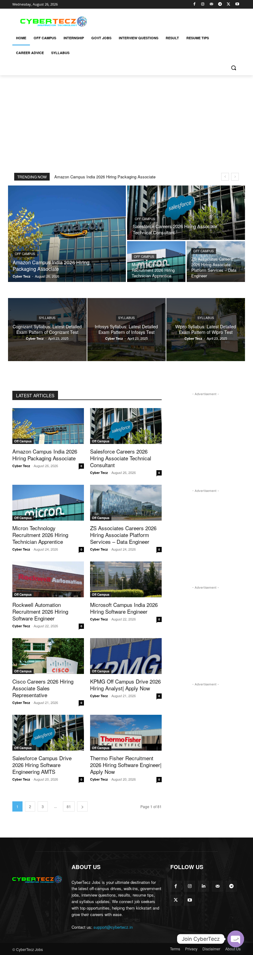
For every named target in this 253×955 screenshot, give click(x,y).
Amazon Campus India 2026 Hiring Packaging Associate (105, 177)
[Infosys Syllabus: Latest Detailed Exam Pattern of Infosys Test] (126, 329)
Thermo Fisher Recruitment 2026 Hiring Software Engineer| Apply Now (125, 764)
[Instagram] (202, 4)
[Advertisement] (168, 20)
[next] (235, 177)
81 (69, 806)
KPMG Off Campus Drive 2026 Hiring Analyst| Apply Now (125, 684)
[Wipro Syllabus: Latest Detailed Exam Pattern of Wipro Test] (205, 329)
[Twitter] (228, 4)
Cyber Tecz (21, 465)
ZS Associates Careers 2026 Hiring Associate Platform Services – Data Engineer (123, 534)
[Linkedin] (203, 886)
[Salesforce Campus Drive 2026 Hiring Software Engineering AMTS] (48, 733)
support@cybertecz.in (113, 927)
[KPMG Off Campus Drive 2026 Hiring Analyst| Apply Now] (126, 656)
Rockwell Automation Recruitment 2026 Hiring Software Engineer (40, 611)
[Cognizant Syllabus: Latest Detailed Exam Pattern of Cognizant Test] (47, 329)
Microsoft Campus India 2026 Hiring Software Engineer (124, 608)
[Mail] (211, 4)
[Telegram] (220, 4)
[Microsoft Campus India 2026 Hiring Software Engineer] (126, 579)
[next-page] (82, 806)
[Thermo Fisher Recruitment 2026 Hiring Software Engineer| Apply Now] (126, 733)
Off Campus (25, 254)
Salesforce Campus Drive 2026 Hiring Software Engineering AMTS (42, 764)
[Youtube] (237, 4)
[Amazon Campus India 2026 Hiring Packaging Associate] (67, 233)
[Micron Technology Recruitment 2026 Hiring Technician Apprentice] (156, 261)
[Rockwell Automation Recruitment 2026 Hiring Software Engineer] (48, 579)
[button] (233, 68)
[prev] (225, 177)
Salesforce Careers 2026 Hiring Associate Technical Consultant (120, 458)
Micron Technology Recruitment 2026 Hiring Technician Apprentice (40, 534)
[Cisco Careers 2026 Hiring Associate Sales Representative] (48, 656)
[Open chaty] (235, 939)
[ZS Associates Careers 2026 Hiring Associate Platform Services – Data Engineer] (216, 261)
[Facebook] (194, 4)
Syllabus (47, 318)
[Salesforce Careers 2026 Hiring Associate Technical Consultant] (186, 212)
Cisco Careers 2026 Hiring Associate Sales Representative (42, 688)
